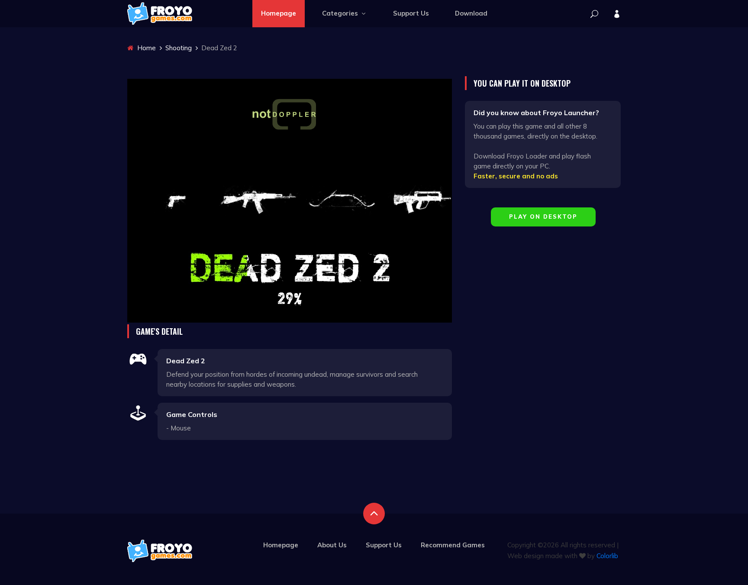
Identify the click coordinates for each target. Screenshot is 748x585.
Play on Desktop (543, 216)
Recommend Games (453, 545)
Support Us (411, 13)
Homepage (278, 13)
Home (145, 48)
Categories (341, 13)
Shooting (178, 48)
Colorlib (607, 556)
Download (471, 13)
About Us (332, 545)
